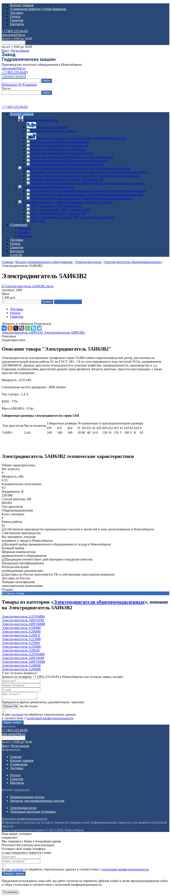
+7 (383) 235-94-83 (15, 31)
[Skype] (33, 328)
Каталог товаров (22, 5)
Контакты (17, 24)
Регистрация (20, 50)
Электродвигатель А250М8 (21, 646)
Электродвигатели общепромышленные (133, 262)
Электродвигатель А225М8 (21, 639)
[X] (15, 328)
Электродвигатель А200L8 (21, 635)
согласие (17, 714)
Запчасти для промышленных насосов (103, 168)
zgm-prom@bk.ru (13, 35)
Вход (5, 50)
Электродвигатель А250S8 (21, 643)
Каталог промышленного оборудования (44, 262)
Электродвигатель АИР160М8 (23, 624)
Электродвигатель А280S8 (21, 650)
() (12, 84)
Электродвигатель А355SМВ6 (23, 616)
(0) (16, 255)
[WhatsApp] (27, 328)
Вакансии (59, 9)
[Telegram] (39, 328)
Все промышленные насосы (84, 164)
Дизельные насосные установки (90, 202)
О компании (19, 9)
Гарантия (16, 20)
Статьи (46, 9)
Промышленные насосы (40, 120)
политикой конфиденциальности (49, 718)
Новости (34, 9)
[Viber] (21, 328)
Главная (8, 262)
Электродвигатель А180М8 (21, 628)
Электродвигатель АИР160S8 (23, 620)
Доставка (16, 12)
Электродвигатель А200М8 (21, 631)
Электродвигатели (61, 187)
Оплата (15, 16)
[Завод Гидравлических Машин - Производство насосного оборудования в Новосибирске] (28, 61)
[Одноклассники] (10, 328)
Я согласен (10, 892)
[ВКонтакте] (4, 328)
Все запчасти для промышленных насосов (114, 183)
